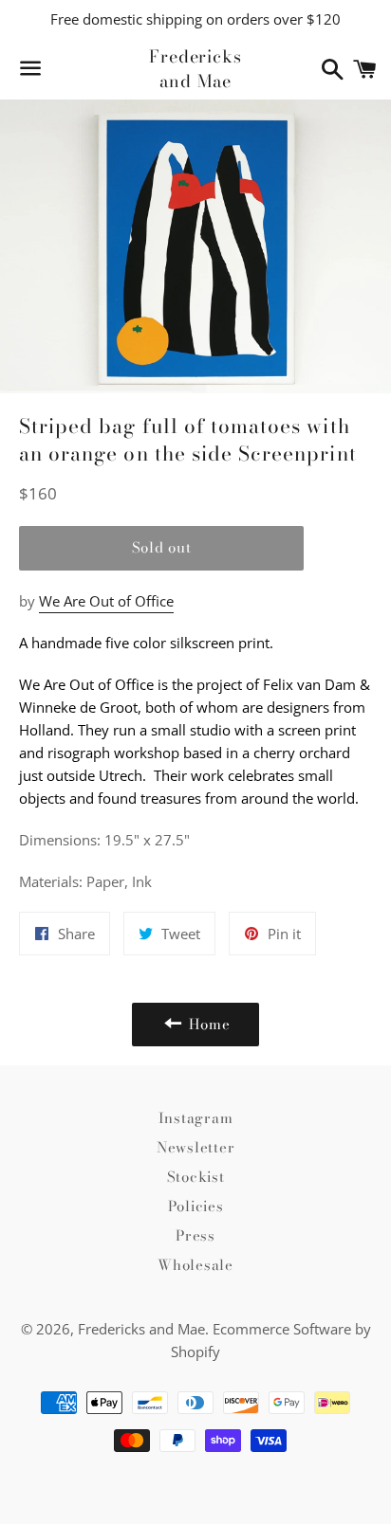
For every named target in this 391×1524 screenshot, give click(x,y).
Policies (196, 1206)
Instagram (195, 1118)
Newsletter (196, 1147)
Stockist (196, 1177)
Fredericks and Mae (195, 68)
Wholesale (195, 1265)
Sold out (162, 547)
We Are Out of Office (106, 600)
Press (195, 1235)
